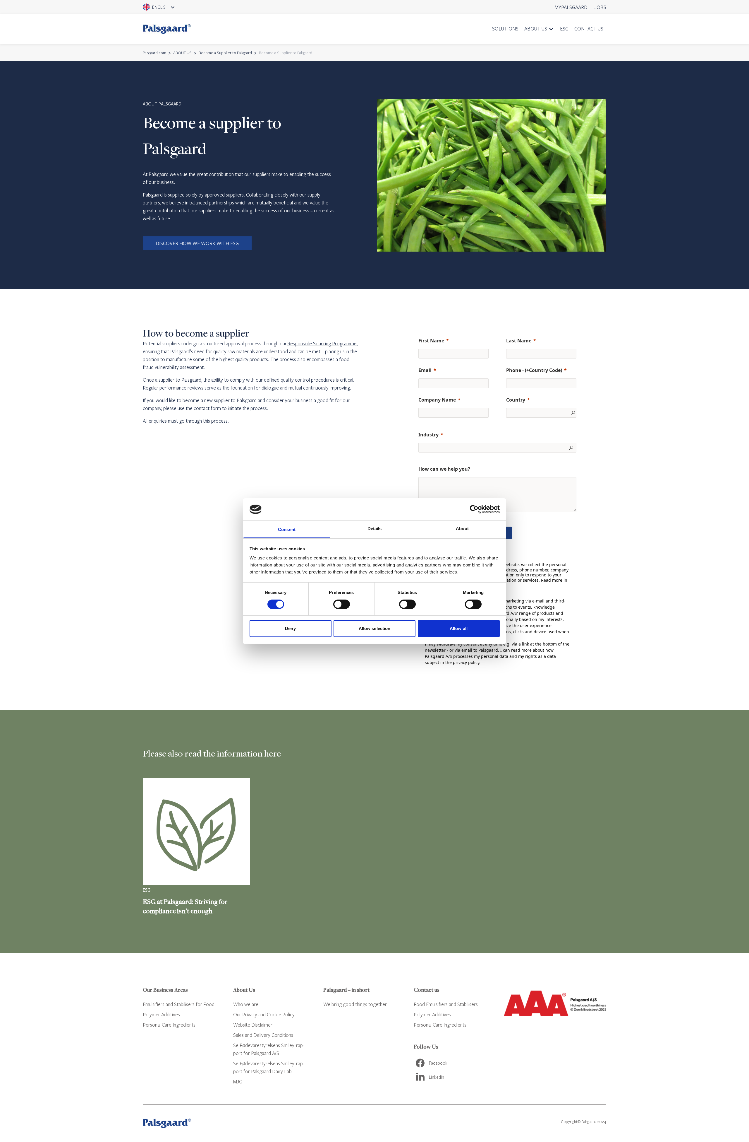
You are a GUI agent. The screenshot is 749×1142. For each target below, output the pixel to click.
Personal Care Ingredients (169, 1024)
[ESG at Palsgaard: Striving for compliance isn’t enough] (196, 847)
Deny (290, 628)
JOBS (600, 7)
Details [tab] (374, 528)
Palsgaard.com (154, 52)
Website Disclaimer (252, 1024)
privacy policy (466, 662)
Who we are (245, 1004)
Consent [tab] (287, 529)
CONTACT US (588, 28)
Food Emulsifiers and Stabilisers (446, 1004)
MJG (237, 1081)
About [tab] (462, 528)
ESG (564, 28)
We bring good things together (355, 1004)
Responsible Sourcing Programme (322, 343)
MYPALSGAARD (571, 7)
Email (425, 370)
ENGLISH (166, 9)
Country (515, 400)
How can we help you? (444, 469)
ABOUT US (535, 28)
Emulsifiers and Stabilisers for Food (178, 1004)
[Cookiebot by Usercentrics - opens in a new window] (474, 509)
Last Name (518, 340)
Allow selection (375, 628)
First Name (431, 340)
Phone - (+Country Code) (534, 370)
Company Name (437, 400)
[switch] (341, 604)
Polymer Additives (161, 1014)
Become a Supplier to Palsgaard (225, 52)
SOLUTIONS (505, 28)
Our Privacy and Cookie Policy (264, 1014)
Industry (428, 434)
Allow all (459, 628)
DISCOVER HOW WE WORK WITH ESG (197, 243)
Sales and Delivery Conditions (263, 1035)
